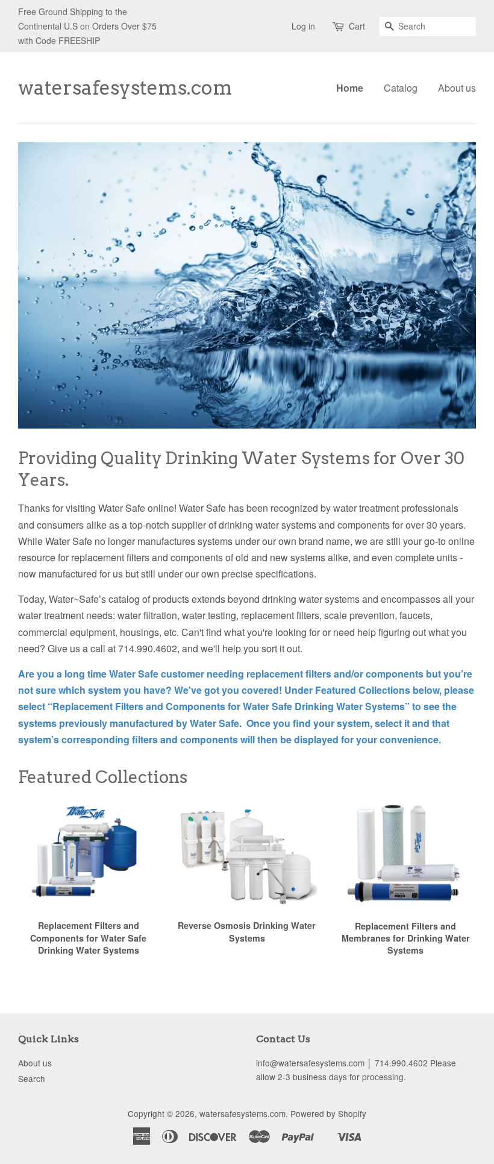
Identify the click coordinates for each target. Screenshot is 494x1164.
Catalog (400, 88)
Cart (357, 26)
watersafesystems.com (94, 88)
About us (457, 88)
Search (31, 1078)
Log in (303, 26)
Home (349, 88)
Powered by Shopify (328, 1113)
